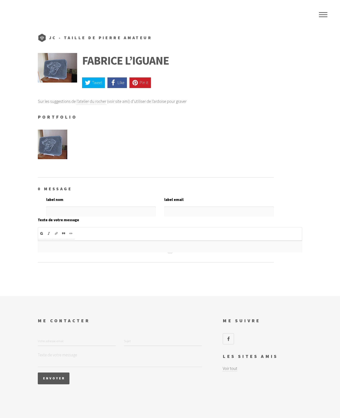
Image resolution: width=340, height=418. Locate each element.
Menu (323, 14)
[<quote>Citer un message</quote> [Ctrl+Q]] (63, 233)
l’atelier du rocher (91, 101)
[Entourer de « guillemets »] (71, 233)
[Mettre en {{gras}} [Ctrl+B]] (41, 233)
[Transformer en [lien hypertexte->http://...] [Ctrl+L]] (56, 233)
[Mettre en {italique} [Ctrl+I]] (49, 233)
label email (174, 199)
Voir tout (230, 368)
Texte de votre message (58, 219)
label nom (54, 199)
